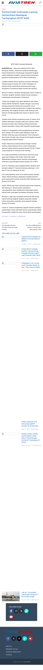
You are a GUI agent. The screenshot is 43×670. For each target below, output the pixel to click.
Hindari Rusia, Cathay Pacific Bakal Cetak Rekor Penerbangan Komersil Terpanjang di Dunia (31, 438)
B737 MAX (5, 216)
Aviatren (27, 662)
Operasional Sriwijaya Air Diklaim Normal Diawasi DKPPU (31, 239)
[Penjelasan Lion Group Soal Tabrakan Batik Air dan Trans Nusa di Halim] (11, 340)
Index (4, 9)
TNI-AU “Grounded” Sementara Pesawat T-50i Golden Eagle (30, 595)
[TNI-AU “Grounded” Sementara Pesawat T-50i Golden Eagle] (11, 596)
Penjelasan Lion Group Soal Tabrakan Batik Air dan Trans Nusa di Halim (31, 265)
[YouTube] (11, 617)
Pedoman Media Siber (13, 652)
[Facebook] (11, 611)
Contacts (9, 655)
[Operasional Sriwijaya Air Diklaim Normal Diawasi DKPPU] (11, 241)
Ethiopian (13, 216)
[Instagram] (16, 611)
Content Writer (36, 445)
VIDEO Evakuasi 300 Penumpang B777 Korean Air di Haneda (30, 424)
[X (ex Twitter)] (21, 611)
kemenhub (21, 216)
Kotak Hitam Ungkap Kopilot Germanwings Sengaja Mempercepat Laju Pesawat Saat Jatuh (31, 252)
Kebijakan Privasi (12, 649)
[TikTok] (26, 611)
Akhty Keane (16, 21)
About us (9, 646)
